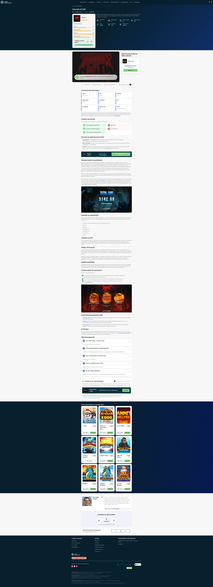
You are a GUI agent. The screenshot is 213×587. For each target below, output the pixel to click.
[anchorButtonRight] (130, 84)
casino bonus (107, 148)
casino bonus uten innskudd (124, 332)
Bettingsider (137, 2)
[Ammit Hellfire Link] (123, 415)
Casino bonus (106, 2)
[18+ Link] (118, 565)
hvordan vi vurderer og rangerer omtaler (91, 398)
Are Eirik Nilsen (91, 11)
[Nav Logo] (6, 2)
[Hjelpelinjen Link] (124, 565)
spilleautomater (117, 115)
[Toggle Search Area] (211, 2)
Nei (126, 530)
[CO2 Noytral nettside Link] (137, 564)
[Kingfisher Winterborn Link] (106, 473)
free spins (103, 180)
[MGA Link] (131, 564)
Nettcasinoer (91, 2)
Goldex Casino (131, 61)
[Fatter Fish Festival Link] (123, 445)
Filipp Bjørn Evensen (78, 11)
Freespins (99, 2)
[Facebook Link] (74, 566)
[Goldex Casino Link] (125, 61)
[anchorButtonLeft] (82, 84)
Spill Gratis (85, 432)
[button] (209, 2)
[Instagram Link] (76, 566)
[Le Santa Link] (89, 415)
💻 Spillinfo (87, 84)
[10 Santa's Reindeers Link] (123, 473)
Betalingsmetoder (114, 2)
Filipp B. (118, 381)
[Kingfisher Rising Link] (106, 445)
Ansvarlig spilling (124, 2)
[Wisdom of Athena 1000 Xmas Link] (106, 415)
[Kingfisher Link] (89, 473)
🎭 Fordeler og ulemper (97, 84)
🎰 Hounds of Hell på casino (110, 84)
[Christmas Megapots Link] (89, 445)
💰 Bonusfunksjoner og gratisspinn (125, 84)
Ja (116, 530)
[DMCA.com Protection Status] (129, 568)
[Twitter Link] (72, 566)
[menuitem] (83, 2)
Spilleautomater (83, 2)
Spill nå (129, 70)
